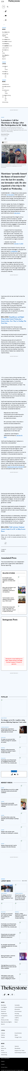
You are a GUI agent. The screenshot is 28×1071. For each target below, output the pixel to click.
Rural (6, 55)
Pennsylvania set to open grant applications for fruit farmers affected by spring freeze (8, 935)
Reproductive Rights (6, 1022)
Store (3, 90)
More (4, 81)
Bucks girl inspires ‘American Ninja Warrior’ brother (8, 956)
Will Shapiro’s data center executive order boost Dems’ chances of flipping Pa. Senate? (8, 977)
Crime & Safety (5, 727)
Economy (4, 39)
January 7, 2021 (18, 243)
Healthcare (4, 1013)
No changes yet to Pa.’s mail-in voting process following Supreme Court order (13, 721)
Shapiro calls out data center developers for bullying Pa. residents (9, 832)
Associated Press (5, 134)
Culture (4, 66)
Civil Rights (4, 1007)
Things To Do (18, 1037)
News (4, 29)
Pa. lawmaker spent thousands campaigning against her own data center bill (9, 580)
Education (7, 39)
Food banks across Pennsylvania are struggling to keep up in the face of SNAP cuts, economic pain (9, 761)
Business (4, 32)
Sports (4, 58)
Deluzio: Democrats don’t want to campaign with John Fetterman (9, 846)
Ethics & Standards (5, 1058)
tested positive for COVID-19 (15, 467)
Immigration (4, 1015)
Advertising (5, 102)
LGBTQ (7, 47)
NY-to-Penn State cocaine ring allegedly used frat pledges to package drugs (10, 818)
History (4, 71)
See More (24, 880)
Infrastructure (18, 1015)
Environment (18, 1011)
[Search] (7, 7)
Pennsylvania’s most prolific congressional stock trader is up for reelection (9, 804)
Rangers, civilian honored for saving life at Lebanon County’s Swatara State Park (8, 751)
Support (3, 1061)
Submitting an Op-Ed (20, 1052)
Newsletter (7, 86)
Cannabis (7, 32)
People (4, 73)
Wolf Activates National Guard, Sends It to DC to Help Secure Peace (13, 529)
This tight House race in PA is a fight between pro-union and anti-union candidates (9, 791)
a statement (14, 251)
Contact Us (4, 1052)
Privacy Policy (4, 1067)
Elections (4, 41)
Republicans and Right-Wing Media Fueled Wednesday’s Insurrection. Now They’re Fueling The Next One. (13, 320)
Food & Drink (18, 1033)
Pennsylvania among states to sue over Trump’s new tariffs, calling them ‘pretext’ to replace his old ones (9, 609)
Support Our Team (19, 1050)
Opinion (7, 84)
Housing (7, 43)
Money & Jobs (5, 1019)
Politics (3, 737)
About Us (3, 1048)
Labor (3, 47)
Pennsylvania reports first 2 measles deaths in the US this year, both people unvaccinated (9, 730)
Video (3, 84)
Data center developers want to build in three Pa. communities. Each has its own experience (9, 590)
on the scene (10, 194)
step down (17, 213)
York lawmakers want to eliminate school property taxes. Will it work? (8, 599)
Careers (3, 1064)
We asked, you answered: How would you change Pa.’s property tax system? (8, 740)
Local (4, 63)
